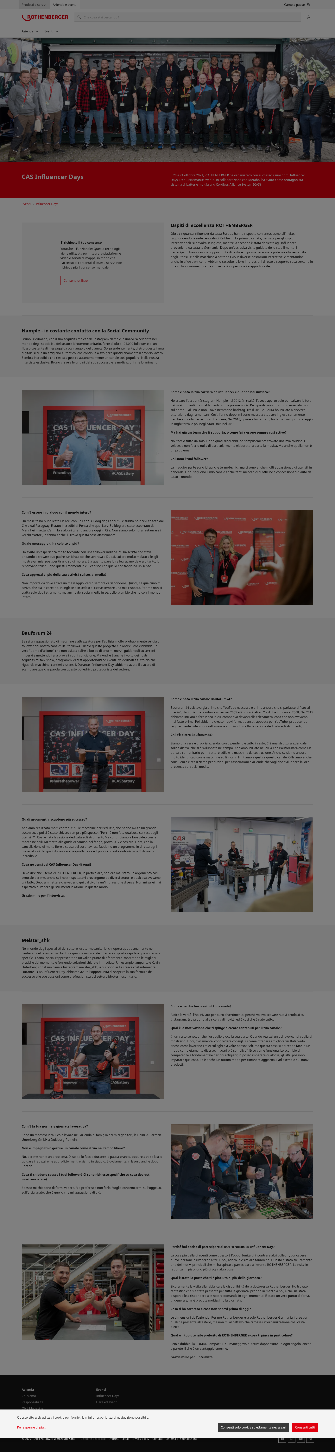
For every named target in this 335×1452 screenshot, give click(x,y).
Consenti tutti (305, 1427)
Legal (125, 1439)
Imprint (114, 1439)
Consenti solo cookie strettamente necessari (253, 1427)
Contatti (157, 1439)
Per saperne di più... (31, 1427)
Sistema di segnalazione (181, 1439)
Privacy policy (140, 1439)
